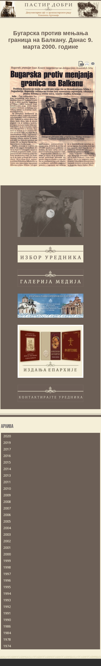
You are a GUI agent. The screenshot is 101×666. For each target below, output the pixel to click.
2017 (7, 449)
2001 (7, 548)
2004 (7, 528)
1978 (7, 639)
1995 (7, 587)
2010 (7, 488)
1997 (7, 574)
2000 (7, 554)
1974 (7, 646)
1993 (7, 600)
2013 (7, 475)
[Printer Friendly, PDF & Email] (87, 63)
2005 (7, 521)
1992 (7, 607)
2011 (7, 482)
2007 (7, 508)
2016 (7, 456)
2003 (7, 534)
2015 (7, 462)
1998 (7, 567)
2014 (7, 469)
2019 (7, 443)
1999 (7, 561)
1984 (7, 633)
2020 (7, 436)
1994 (7, 593)
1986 (7, 626)
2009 (7, 495)
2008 (7, 502)
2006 (7, 515)
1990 (7, 620)
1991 (7, 613)
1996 (7, 580)
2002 (7, 541)
